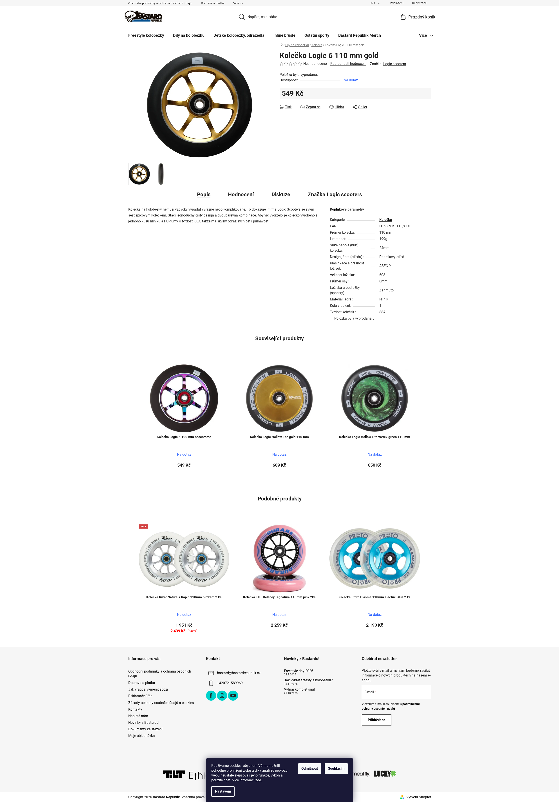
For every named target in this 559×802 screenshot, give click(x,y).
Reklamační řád (140, 696)
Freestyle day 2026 (298, 671)
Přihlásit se (376, 720)
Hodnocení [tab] (241, 194)
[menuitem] (146, 35)
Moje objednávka (141, 736)
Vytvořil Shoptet (418, 797)
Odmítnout (309, 768)
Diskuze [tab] (280, 194)
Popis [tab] (203, 194)
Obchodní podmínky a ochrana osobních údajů (160, 3)
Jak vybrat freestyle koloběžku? (308, 680)
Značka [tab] (335, 194)
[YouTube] (233, 696)
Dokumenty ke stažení (145, 729)
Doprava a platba (212, 3)
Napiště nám (138, 716)
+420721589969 (230, 683)
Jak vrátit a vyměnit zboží (148, 689)
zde (258, 780)
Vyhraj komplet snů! (299, 689)
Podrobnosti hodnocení (348, 64)
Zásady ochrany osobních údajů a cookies (161, 703)
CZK (373, 3)
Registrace (419, 3)
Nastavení (223, 791)
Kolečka (385, 220)
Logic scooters (394, 64)
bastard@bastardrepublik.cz (239, 673)
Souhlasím (336, 768)
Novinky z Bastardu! (143, 722)
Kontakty (135, 709)
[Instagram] (222, 696)
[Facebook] (211, 696)
